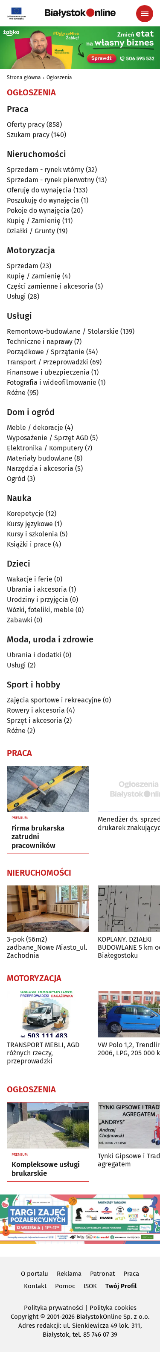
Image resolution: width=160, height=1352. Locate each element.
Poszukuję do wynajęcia (43, 200)
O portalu (34, 1274)
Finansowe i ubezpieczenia (48, 372)
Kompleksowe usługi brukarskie (46, 1168)
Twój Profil (121, 1286)
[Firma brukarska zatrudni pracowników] (48, 789)
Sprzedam (22, 266)
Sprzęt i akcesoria (34, 720)
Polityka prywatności (54, 1308)
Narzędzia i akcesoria (40, 468)
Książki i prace (29, 544)
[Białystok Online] (80, 13)
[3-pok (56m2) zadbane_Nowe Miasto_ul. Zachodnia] (48, 908)
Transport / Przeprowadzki (47, 362)
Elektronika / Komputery (45, 448)
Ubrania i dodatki (34, 655)
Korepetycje (25, 514)
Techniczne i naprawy (40, 342)
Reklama (69, 1274)
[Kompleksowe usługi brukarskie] (48, 1126)
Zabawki (19, 620)
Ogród (16, 479)
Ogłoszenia (59, 77)
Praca (131, 1274)
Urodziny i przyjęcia (37, 600)
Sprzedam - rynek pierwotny (50, 180)
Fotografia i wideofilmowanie (51, 382)
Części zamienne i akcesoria (50, 286)
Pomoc (65, 1286)
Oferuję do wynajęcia (39, 190)
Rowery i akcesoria (36, 710)
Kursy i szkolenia (32, 534)
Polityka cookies (113, 1308)
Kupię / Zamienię (34, 221)
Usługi (16, 296)
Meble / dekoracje (35, 428)
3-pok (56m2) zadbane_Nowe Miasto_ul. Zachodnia (47, 947)
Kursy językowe (30, 524)
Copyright (24, 1316)
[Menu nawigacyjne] (144, 13)
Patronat (102, 1274)
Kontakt (35, 1286)
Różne (16, 393)
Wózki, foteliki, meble (40, 610)
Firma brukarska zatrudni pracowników (38, 837)
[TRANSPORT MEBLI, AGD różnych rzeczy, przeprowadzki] (48, 1014)
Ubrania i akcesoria (37, 589)
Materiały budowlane (40, 458)
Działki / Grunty (31, 231)
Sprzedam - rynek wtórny (45, 170)
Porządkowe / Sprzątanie (45, 352)
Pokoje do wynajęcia (38, 210)
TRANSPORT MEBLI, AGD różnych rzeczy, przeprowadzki (43, 1053)
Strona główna (24, 77)
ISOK (90, 1286)
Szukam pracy (28, 135)
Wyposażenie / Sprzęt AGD (47, 438)
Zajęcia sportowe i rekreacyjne (54, 700)
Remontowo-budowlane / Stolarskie (63, 331)
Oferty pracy (26, 124)
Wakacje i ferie (29, 579)
